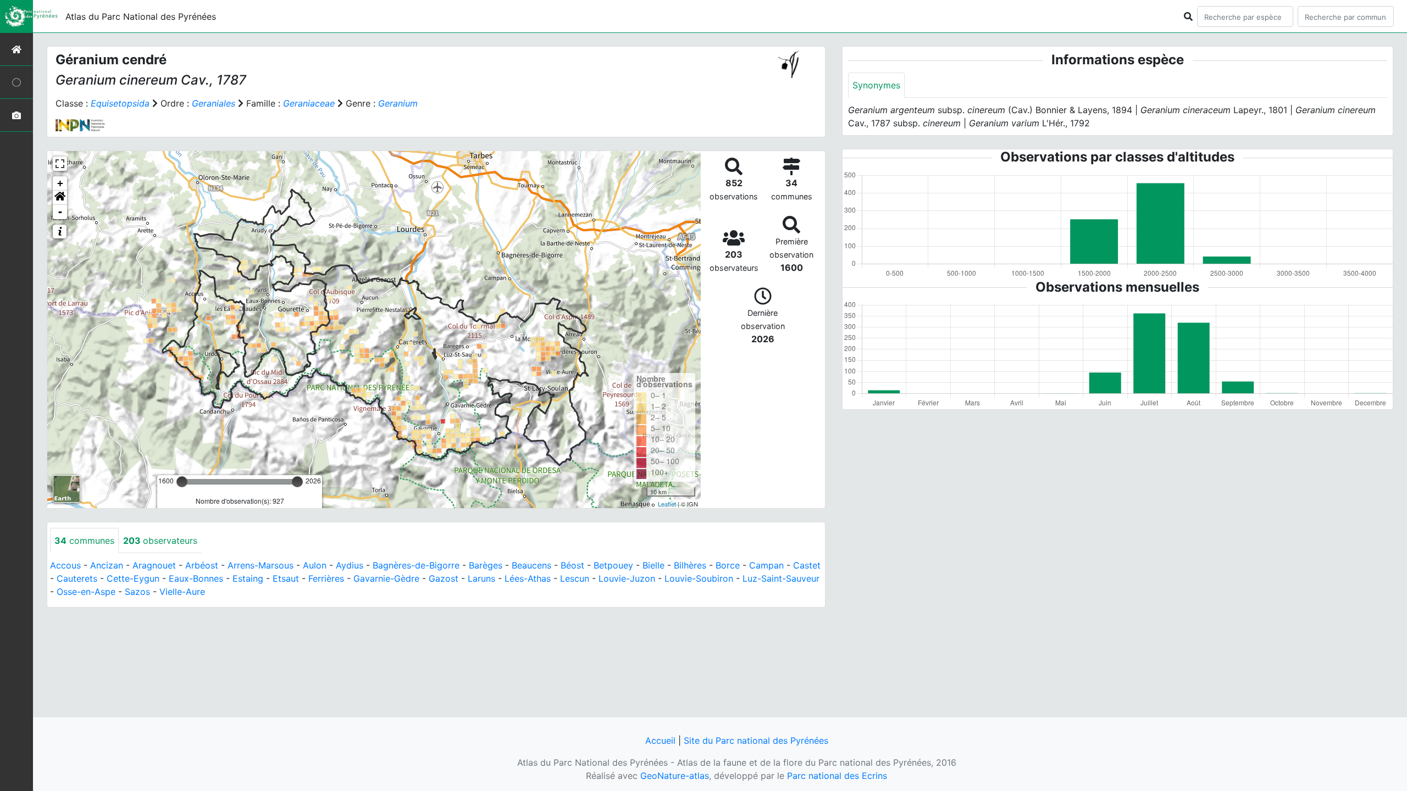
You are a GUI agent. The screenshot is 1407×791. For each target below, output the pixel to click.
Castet (807, 565)
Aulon (314, 565)
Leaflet (667, 503)
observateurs (160, 540)
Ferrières (326, 578)
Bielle (653, 565)
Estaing (247, 578)
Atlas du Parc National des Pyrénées (140, 16)
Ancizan (106, 565)
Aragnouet (154, 565)
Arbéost (201, 565)
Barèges (485, 565)
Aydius (349, 565)
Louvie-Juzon (627, 578)
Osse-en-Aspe (86, 591)
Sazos (137, 591)
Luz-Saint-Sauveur (781, 578)
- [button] (60, 212)
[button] (60, 198)
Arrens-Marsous (260, 565)
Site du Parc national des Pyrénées (756, 740)
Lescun (574, 578)
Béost (572, 565)
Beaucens (531, 565)
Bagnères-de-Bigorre (416, 565)
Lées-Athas (528, 578)
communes (84, 540)
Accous (65, 565)
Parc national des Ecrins (837, 775)
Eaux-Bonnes (196, 578)
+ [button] (60, 183)
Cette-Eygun (133, 578)
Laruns (481, 578)
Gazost (443, 578)
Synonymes (876, 85)
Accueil (660, 740)
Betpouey (613, 565)
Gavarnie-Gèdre (386, 578)
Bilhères (690, 565)
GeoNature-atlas (674, 775)
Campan (766, 565)
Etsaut (286, 578)
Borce (728, 565)
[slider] (181, 481)
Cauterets (77, 578)
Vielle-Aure (182, 591)
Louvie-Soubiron (698, 578)
